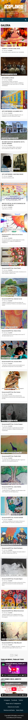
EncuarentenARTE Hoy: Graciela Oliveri (12, 361)
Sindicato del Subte (9, 710)
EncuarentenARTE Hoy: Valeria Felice (11, 331)
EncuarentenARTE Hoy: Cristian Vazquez (12, 424)
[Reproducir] (2, 675)
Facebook (14, 700)
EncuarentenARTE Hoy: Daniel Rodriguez (12, 548)
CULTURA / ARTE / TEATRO (7, 44)
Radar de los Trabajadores (13, 703)
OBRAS (15, 44)
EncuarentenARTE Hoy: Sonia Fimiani (11, 268)
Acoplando (10, 50)
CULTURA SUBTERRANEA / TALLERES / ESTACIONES (12, 105)
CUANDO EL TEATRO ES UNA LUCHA (11, 48)
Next (16, 655)
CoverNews (9, 717)
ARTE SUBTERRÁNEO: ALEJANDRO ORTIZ (12, 111)
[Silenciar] (23, 675)
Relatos (16, 138)
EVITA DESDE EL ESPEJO (8, 78)
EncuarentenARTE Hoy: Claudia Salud (11, 456)
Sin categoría (21, 388)
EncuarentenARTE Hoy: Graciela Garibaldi (12, 517)
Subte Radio (19, 710)
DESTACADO (16, 262)
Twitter (21, 700)
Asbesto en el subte (13, 707)
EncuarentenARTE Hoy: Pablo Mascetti (12, 643)
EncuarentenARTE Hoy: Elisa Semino (11, 392)
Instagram (7, 700)
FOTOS (3, 138)
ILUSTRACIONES (5, 170)
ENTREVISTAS (5, 107)
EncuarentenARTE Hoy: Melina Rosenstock (13, 611)
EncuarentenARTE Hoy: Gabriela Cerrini (12, 299)
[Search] (26, 19)
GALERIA (10, 107)
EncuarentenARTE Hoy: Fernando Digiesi (12, 579)
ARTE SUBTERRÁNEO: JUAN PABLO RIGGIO (12, 174)
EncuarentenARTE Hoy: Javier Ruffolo (11, 487)
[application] (14, 669)
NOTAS (8, 230)
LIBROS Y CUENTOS (10, 138)
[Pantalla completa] (25, 675)
